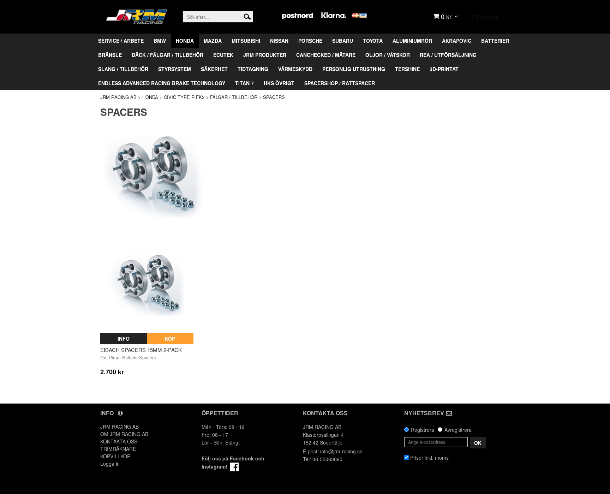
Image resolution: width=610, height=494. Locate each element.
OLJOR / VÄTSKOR (387, 54)
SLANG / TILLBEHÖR (123, 68)
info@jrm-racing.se (341, 451)
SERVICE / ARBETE (121, 40)
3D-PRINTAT (444, 68)
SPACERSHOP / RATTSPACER (339, 83)
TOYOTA (373, 40)
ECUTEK (223, 54)
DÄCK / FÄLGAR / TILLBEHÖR (167, 54)
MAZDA (213, 40)
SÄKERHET (214, 68)
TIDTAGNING (253, 68)
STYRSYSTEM (174, 68)
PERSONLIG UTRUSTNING (353, 68)
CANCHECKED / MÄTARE (325, 54)
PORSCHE (310, 40)
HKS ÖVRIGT (279, 83)
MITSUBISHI (246, 40)
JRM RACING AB (118, 97)
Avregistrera (458, 429)
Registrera (422, 429)
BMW (160, 40)
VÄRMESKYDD (295, 68)
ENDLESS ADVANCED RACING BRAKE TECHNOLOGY (161, 83)
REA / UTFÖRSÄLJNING (448, 54)
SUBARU (342, 40)
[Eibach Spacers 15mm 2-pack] (146, 283)
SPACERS (274, 97)
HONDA (185, 40)
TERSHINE (407, 68)
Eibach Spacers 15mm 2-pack (141, 349)
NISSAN (279, 40)
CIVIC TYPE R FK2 (184, 97)
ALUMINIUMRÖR (412, 40)
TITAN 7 (244, 83)
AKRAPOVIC (456, 40)
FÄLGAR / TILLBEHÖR (233, 97)
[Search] (247, 15)
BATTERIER (495, 40)
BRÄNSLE (110, 54)
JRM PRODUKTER (264, 54)
